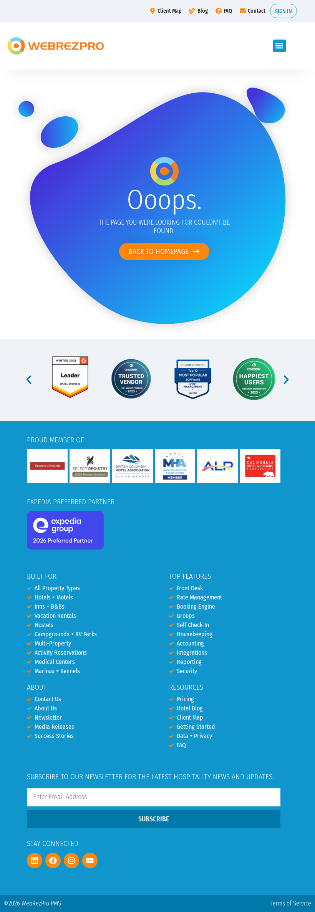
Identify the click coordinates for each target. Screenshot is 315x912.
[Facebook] (53, 860)
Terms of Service (290, 903)
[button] (279, 46)
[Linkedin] (34, 860)
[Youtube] (90, 860)
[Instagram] (71, 860)
